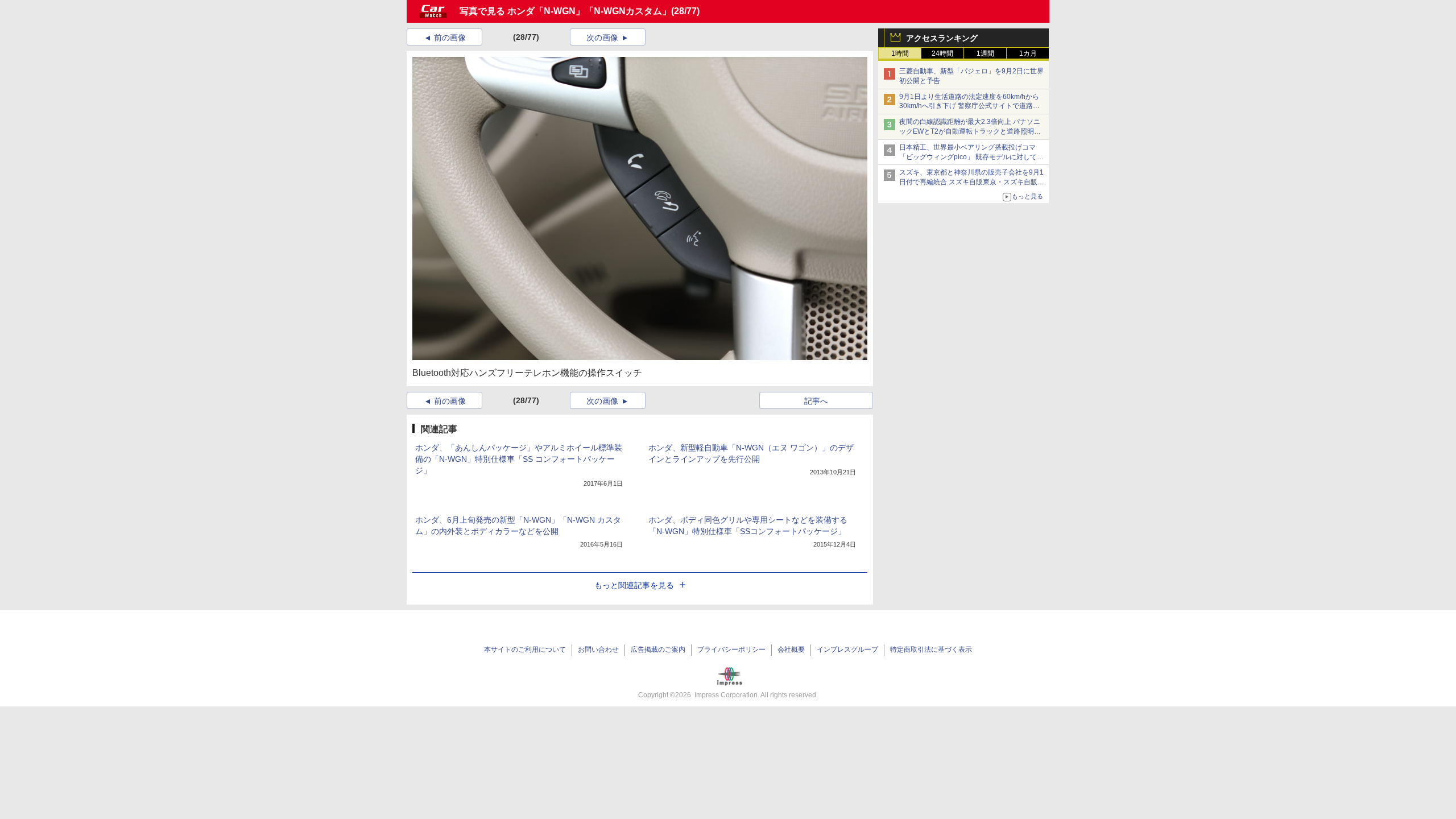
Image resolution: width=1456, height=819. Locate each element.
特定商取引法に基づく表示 (931, 649)
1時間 (900, 53)
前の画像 (450, 37)
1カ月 (1028, 53)
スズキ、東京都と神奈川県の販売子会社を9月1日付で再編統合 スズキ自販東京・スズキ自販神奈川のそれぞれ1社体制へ (971, 182)
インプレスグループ (847, 649)
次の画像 (602, 37)
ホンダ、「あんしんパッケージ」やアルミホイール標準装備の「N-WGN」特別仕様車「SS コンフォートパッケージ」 (518, 459)
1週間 (985, 53)
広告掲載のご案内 (658, 649)
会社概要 (791, 649)
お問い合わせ (598, 649)
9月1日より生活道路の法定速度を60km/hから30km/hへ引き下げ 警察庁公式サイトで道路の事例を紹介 (969, 106)
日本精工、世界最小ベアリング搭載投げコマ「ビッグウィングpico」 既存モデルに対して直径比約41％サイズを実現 (971, 157)
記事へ (816, 401)
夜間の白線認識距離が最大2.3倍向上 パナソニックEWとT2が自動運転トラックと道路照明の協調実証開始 (970, 131)
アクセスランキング (942, 38)
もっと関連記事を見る (634, 585)
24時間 (942, 53)
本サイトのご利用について (525, 649)
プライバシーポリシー (731, 649)
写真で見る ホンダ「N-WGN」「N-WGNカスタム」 (565, 11)
